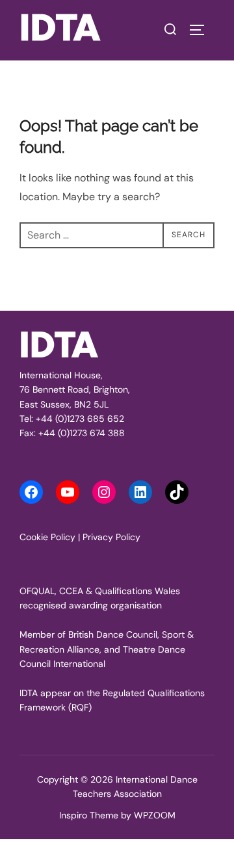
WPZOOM (155, 815)
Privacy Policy (111, 537)
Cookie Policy (47, 537)
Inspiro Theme (88, 815)
